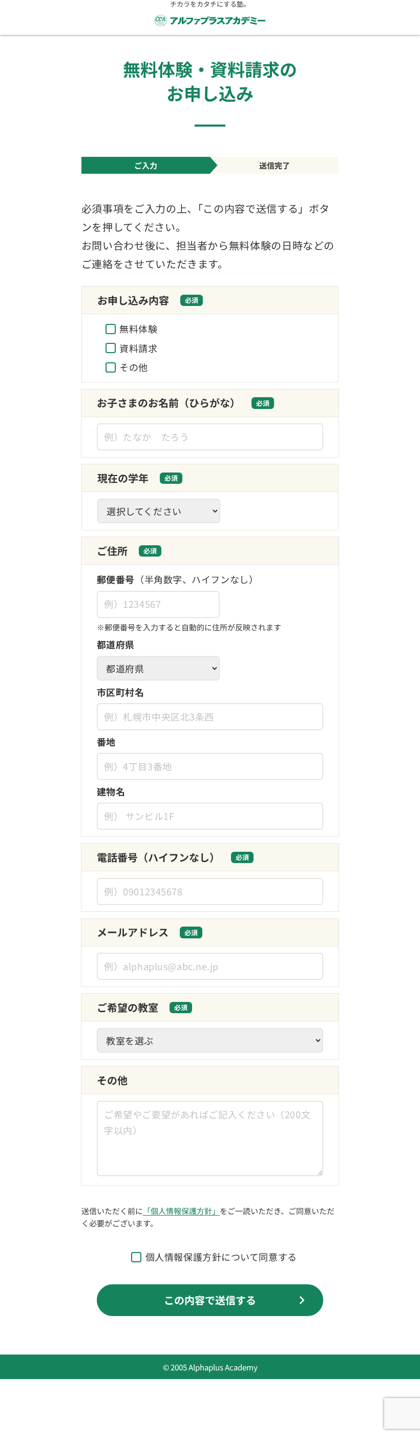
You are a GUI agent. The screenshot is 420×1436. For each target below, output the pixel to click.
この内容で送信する (210, 1300)
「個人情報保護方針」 (181, 1210)
